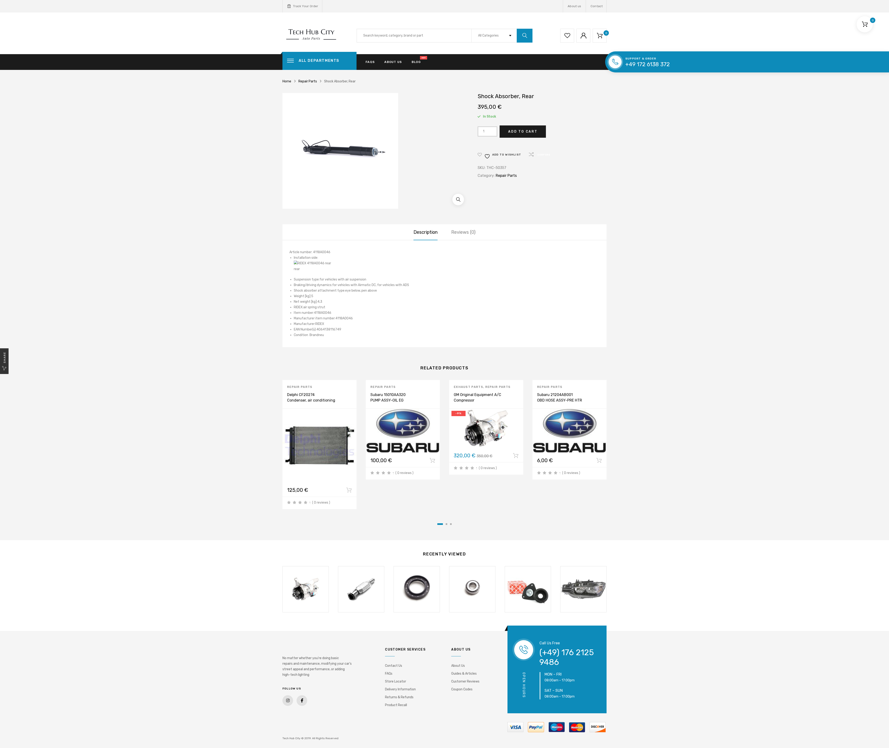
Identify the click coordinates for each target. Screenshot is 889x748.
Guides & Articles (464, 674)
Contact (597, 6)
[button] (458, 199)
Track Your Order (305, 6)
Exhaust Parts (468, 387)
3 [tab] (451, 524)
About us (574, 6)
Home (286, 81)
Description (425, 232)
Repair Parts (307, 81)
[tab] (425, 232)
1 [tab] (440, 524)
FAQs (370, 62)
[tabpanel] (319, 444)
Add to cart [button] (349, 491)
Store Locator (395, 681)
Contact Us (393, 666)
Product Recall (396, 705)
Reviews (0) (463, 232)
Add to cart (523, 132)
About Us (458, 666)
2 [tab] (446, 524)
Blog (416, 62)
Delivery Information (400, 689)
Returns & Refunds (399, 697)
